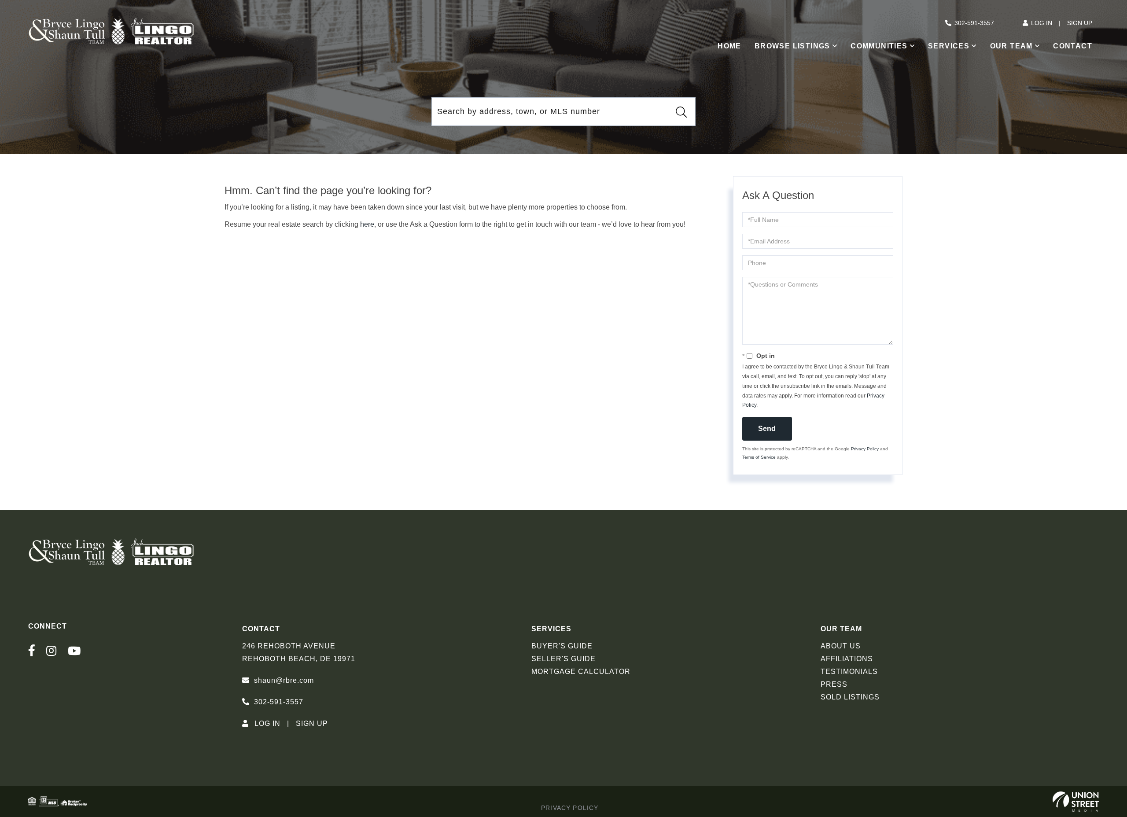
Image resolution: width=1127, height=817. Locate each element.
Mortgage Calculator (580, 671)
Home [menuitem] (729, 46)
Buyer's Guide (562, 646)
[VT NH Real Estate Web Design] (1076, 801)
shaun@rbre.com (284, 680)
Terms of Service (759, 457)
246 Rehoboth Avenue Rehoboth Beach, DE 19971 (298, 652)
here (367, 224)
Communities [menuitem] (879, 46)
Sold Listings (850, 697)
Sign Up (1079, 22)
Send (767, 428)
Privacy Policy (865, 448)
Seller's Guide (563, 658)
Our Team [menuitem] (1011, 46)
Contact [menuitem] (1072, 46)
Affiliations (847, 658)
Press (834, 684)
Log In (1041, 22)
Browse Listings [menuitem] (792, 46)
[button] (681, 112)
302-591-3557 (974, 22)
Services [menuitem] (948, 46)
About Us (841, 646)
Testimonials (849, 671)
